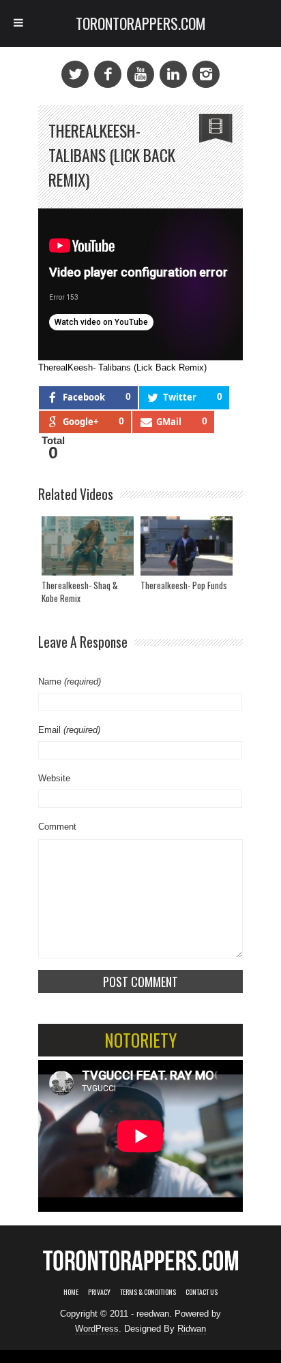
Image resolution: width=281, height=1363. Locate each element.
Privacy (99, 1292)
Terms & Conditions (148, 1292)
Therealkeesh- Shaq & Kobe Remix (80, 592)
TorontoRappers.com (141, 23)
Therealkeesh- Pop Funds (183, 585)
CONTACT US (202, 1292)
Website (54, 778)
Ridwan (191, 1328)
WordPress (97, 1328)
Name (69, 681)
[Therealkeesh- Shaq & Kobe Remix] (88, 546)
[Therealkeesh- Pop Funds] (186, 546)
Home (70, 1292)
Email (69, 730)
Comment (57, 826)
